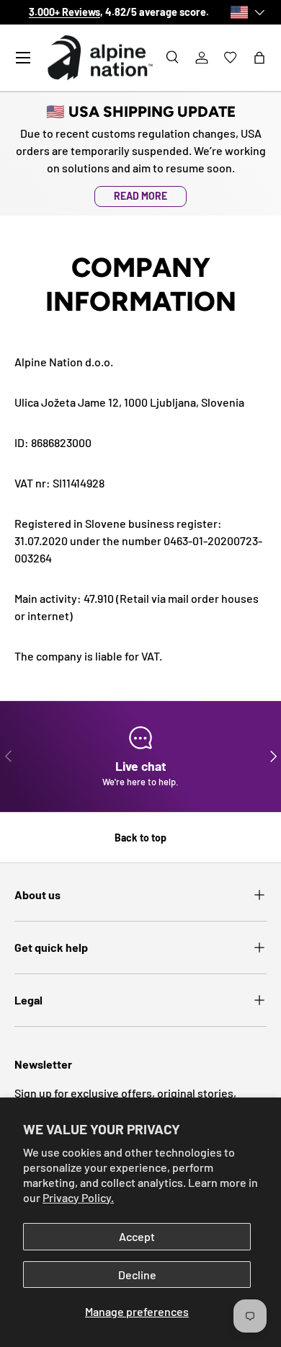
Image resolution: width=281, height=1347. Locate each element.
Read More (140, 196)
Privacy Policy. (78, 1197)
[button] (259, 57)
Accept (137, 1236)
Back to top (140, 837)
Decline (137, 1274)
